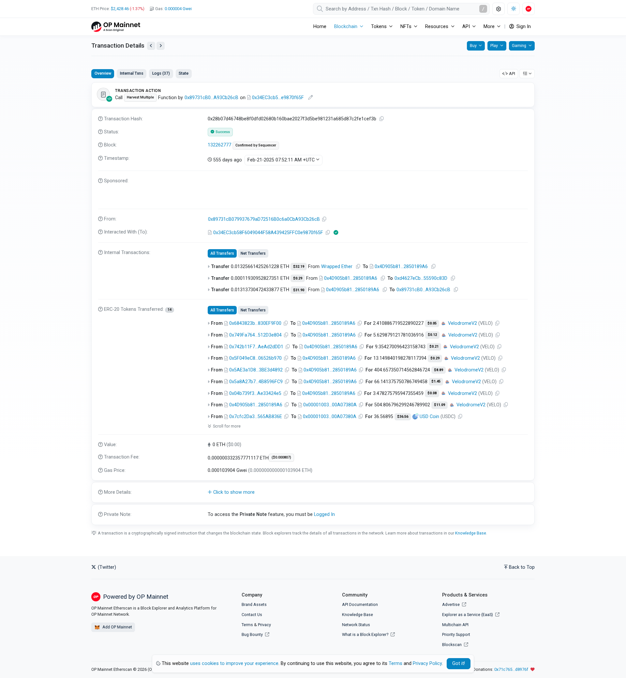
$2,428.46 (120, 8)
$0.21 (434, 346)
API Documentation (360, 604)
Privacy (264, 624)
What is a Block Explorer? (365, 634)
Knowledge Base (470, 533)
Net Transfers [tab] (253, 253)
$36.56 (402, 416)
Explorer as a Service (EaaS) (468, 614)
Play (494, 45)
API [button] (466, 26)
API (512, 73)
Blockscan (452, 644)
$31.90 (298, 290)
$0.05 (432, 323)
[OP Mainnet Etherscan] (115, 26)
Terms (247, 624)
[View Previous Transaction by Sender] (151, 46)
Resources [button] (436, 26)
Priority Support (456, 634)
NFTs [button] (405, 26)
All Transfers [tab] (222, 253)
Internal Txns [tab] (131, 73)
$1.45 (435, 381)
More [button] (489, 26)
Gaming (519, 45)
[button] (313, 492)
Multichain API (455, 624)
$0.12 (432, 335)
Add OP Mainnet (116, 627)
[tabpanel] (313, 303)
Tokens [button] (379, 26)
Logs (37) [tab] (161, 73)
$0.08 (432, 393)
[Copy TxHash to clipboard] (382, 119)
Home (319, 26)
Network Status (356, 624)
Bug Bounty (252, 634)
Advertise (451, 604)
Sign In (523, 26)
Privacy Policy (427, 663)
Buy (473, 45)
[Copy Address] (324, 219)
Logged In (324, 514)
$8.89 (438, 370)
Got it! (458, 663)
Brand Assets (254, 604)
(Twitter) (106, 567)
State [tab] (183, 73)
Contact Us (252, 614)
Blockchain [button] (345, 26)
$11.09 (439, 405)
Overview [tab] (103, 73)
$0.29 (297, 278)
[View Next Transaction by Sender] (160, 46)
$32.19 (298, 266)
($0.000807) (281, 457)
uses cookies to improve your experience (234, 663)
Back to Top (522, 567)
